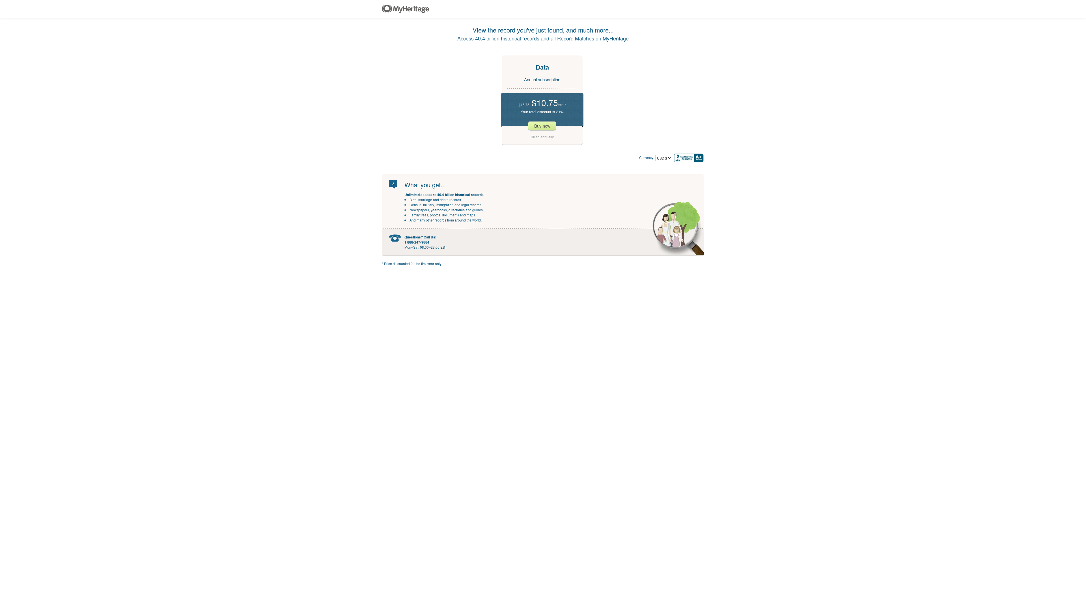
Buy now (542, 126)
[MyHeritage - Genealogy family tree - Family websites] (405, 9)
